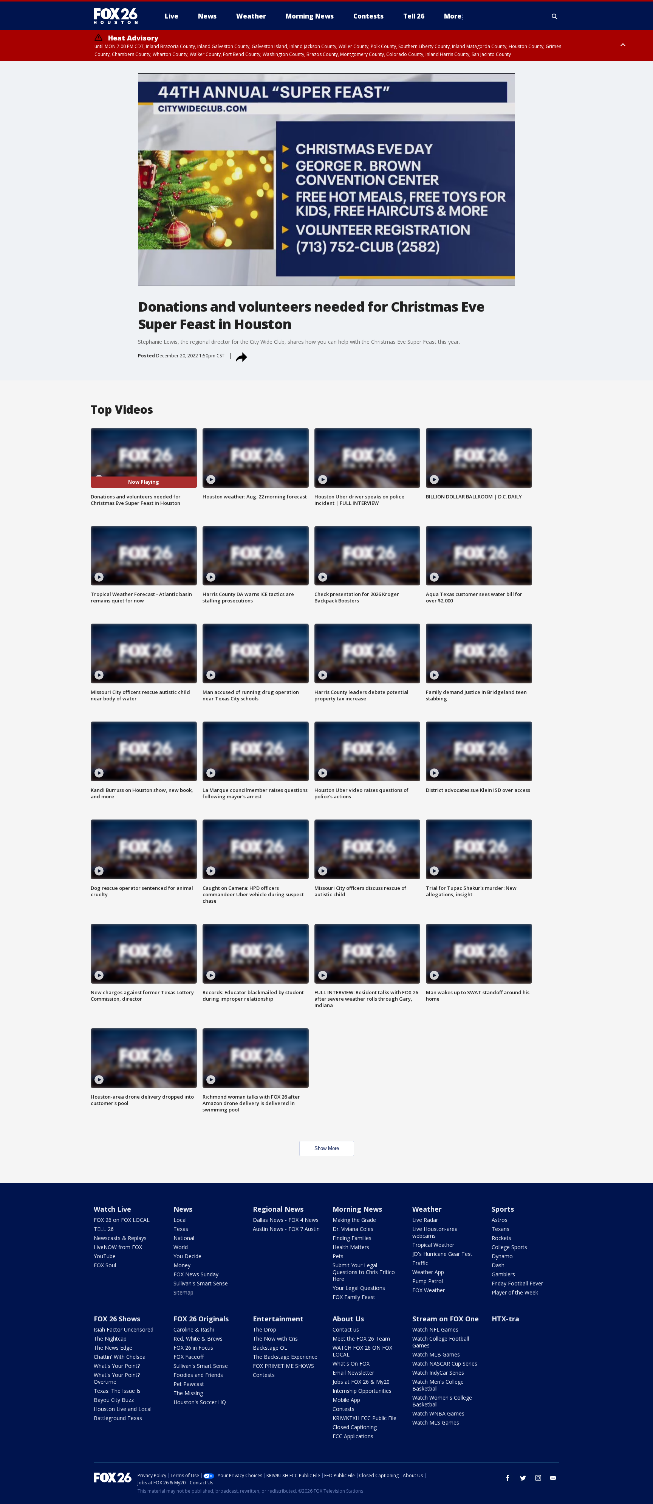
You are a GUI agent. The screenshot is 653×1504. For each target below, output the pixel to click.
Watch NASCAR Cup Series (444, 1363)
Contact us (346, 1329)
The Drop (264, 1329)
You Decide (187, 1256)
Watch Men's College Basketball (438, 1385)
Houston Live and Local (123, 1408)
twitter (523, 1478)
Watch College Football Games (440, 1342)
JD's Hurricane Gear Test (442, 1253)
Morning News (357, 1209)
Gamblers (503, 1274)
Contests (264, 1374)
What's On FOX (351, 1363)
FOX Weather (428, 1290)
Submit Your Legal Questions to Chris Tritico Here (364, 1272)
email (553, 1478)
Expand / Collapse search (554, 16)
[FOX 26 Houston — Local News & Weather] (119, 16)
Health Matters (351, 1247)
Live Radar (425, 1219)
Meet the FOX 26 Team (361, 1338)
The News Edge (113, 1347)
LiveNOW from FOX (118, 1247)
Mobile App (346, 1399)
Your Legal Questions (359, 1287)
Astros (500, 1219)
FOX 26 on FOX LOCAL (122, 1219)
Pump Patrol (427, 1281)
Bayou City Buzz (114, 1399)
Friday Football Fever (517, 1283)
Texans (500, 1228)
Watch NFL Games (435, 1329)
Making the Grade (354, 1219)
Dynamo (502, 1256)
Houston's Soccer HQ (199, 1402)
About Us (348, 1318)
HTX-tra (505, 1318)
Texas (180, 1228)
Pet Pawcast (188, 1384)
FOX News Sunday (195, 1274)
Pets (338, 1256)
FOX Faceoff (188, 1356)
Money (181, 1265)
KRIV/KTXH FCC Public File (364, 1418)
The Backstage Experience (285, 1356)
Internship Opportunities (362, 1390)
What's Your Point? (117, 1365)
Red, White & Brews (198, 1338)
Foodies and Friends (198, 1374)
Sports (503, 1209)
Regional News (278, 1209)
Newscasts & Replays (120, 1238)
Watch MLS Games (435, 1422)
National (183, 1238)
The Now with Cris (275, 1338)
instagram (538, 1478)
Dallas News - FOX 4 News (286, 1219)
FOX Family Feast (354, 1297)
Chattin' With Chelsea (119, 1356)
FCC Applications (353, 1436)
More (452, 16)
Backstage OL (270, 1347)
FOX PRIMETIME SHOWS (283, 1365)
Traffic (420, 1263)
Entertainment (278, 1318)
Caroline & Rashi (193, 1329)
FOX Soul (105, 1265)
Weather (427, 1209)
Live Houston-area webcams (435, 1232)
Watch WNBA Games (438, 1413)
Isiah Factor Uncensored (123, 1329)
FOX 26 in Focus (193, 1347)
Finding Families (352, 1238)
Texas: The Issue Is (117, 1390)
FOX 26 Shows (117, 1318)
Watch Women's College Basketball (442, 1401)
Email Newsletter (353, 1372)
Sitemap (183, 1292)
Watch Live (112, 1209)
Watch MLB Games (436, 1354)
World (180, 1247)
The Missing (188, 1393)
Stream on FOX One (445, 1318)
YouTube (105, 1256)
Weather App (428, 1272)
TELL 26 (104, 1228)
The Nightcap (110, 1338)
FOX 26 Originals (201, 1318)
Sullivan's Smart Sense (200, 1283)
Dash (498, 1265)
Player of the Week (515, 1292)
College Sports (509, 1247)
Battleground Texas (118, 1418)
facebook (508, 1478)
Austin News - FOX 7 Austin (286, 1228)
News (182, 1209)
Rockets (501, 1238)
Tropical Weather (433, 1244)
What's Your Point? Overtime (117, 1378)
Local (180, 1219)
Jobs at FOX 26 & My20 (361, 1381)
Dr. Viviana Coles (353, 1228)
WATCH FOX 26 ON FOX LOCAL (362, 1351)
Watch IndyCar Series (438, 1372)
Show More (326, 1148)
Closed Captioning (355, 1427)
